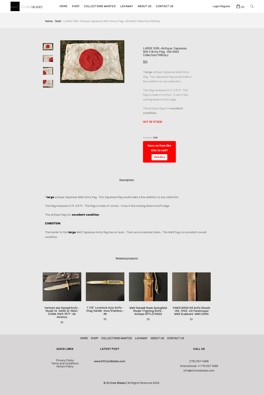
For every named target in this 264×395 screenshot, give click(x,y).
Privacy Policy (65, 360)
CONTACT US (164, 6)
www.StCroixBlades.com (109, 361)
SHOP (75, 6)
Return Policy (65, 366)
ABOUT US (144, 6)
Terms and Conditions (65, 363)
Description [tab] (126, 180)
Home (49, 21)
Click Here (159, 157)
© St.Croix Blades (114, 383)
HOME (63, 6)
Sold (58, 21)
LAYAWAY (126, 6)
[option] (92, 61)
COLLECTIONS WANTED (100, 6)
